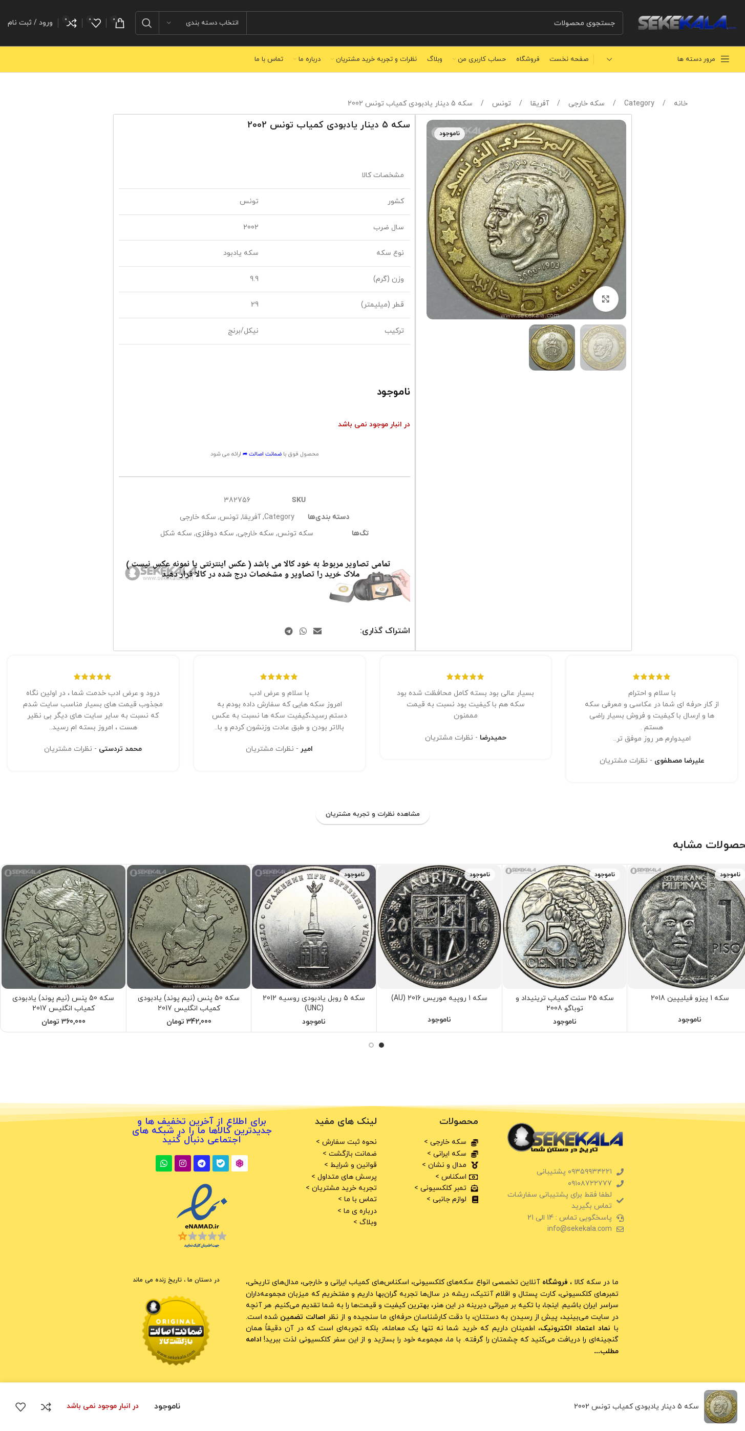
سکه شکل (176, 533)
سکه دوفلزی (215, 533)
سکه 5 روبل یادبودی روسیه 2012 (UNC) (314, 1003)
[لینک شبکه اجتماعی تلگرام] (288, 631)
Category (638, 104)
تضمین (301, 1317)
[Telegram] (202, 1163)
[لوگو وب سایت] (685, 22)
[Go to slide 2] (371, 1045)
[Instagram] (183, 1163)
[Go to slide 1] (381, 1045)
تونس (500, 104)
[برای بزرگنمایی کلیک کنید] (606, 299)
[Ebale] (220, 1163)
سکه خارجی (585, 104)
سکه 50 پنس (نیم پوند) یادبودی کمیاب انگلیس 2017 (189, 1003)
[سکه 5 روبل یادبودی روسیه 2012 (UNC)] (314, 927)
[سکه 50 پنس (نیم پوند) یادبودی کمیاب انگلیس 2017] (189, 927)
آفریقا (538, 104)
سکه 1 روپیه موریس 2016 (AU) (439, 998)
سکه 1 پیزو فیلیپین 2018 (690, 998)
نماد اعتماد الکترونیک (575, 1328)
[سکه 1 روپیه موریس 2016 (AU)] (439, 927)
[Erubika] (239, 1163)
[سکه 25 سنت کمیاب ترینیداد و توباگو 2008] (565, 927)
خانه (680, 104)
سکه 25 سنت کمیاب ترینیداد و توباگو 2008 (565, 1003)
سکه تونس (295, 533)
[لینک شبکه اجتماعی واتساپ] (303, 631)
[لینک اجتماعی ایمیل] (317, 631)
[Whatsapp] (164, 1163)
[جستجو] (147, 23)
